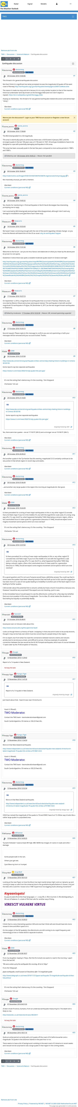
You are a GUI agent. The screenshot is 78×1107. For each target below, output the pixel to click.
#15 (74, 619)
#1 (74, 76)
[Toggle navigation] (73, 17)
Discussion (11, 54)
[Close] (74, 117)
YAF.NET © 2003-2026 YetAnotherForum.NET (61, 1104)
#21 (74, 877)
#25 (74, 1032)
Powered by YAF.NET (36, 1104)
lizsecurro (18, 221)
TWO (4, 16)
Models (44, 4)
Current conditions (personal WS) (16, 109)
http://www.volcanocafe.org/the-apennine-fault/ (20, 628)
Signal (29, 4)
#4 (74, 200)
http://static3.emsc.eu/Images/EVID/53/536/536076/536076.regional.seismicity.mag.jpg (34, 176)
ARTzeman (19, 833)
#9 (74, 356)
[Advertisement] (39, 34)
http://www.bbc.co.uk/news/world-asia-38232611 (20, 1015)
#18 (74, 740)
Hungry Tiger (22, 674)
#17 (74, 679)
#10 (74, 398)
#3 (74, 171)
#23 (74, 953)
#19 (74, 788)
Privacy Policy (23, 1104)
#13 (74, 508)
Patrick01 (17, 614)
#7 (74, 296)
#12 (74, 482)
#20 (74, 838)
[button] (3, 59)
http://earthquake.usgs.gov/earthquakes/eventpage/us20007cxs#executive (42, 86)
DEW (12, 351)
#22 (74, 919)
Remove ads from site (9, 50)
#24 (74, 1004)
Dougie (15, 652)
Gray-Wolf (18, 872)
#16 (74, 657)
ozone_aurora (23, 126)
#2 (74, 131)
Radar (16, 4)
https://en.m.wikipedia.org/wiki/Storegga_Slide (26, 95)
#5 (74, 226)
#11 (74, 454)
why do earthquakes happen (50, 233)
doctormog (20, 69)
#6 (74, 247)
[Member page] (57, 4)
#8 (74, 328)
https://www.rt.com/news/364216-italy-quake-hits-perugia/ (24, 371)
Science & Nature (23, 54)
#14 (74, 545)
